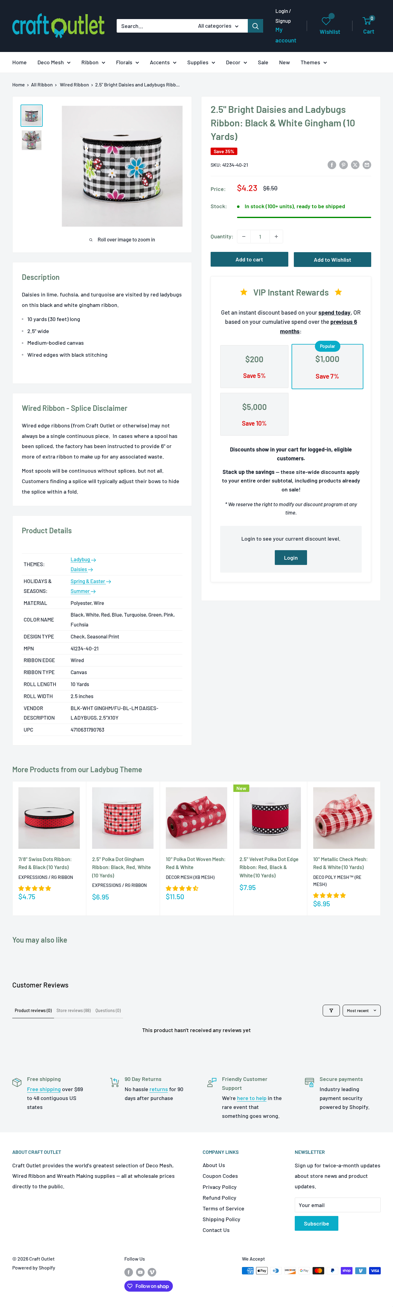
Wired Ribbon (74, 84)
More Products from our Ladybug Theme (77, 769)
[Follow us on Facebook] (128, 1272)
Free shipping (44, 1089)
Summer (81, 591)
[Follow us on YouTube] (140, 1272)
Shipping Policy (221, 1219)
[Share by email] (367, 164)
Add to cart (249, 259)
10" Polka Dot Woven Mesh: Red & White (196, 863)
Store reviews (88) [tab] (73, 1010)
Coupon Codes (220, 1175)
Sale (263, 62)
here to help (252, 1097)
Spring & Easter (88, 581)
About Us (214, 1165)
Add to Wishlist (332, 259)
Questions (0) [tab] (108, 1010)
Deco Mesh (50, 62)
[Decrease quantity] (243, 236)
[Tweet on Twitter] (355, 164)
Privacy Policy (220, 1186)
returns (159, 1089)
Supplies (197, 62)
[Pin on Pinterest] (343, 164)
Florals (124, 62)
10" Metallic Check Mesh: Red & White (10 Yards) (340, 863)
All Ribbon (42, 84)
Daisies (79, 569)
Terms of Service (223, 1208)
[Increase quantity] (276, 236)
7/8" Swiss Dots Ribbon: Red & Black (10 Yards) (45, 863)
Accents (160, 62)
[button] (34, 888)
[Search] (255, 26)
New (284, 62)
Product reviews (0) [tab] (33, 1010)
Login (291, 557)
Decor (233, 62)
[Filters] (331, 1010)
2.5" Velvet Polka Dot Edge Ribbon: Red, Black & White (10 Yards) (268, 867)
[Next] (380, 848)
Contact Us (216, 1229)
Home (19, 62)
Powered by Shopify (33, 1267)
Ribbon (90, 62)
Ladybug (81, 559)
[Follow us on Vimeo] (152, 1272)
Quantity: (222, 236)
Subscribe (316, 1223)
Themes (310, 62)
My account (285, 35)
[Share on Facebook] (332, 164)
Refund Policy (219, 1197)
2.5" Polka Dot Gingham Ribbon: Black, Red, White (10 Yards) (121, 867)
